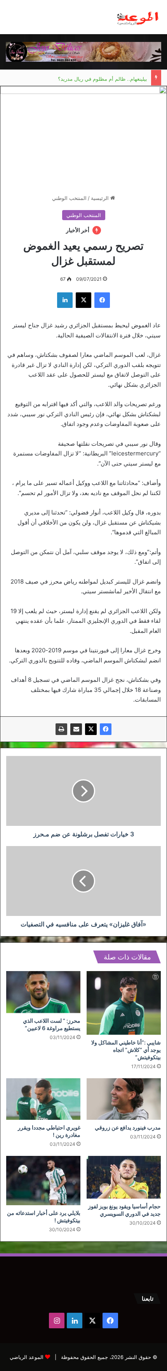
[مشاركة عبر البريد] (76, 729)
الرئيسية (100, 198)
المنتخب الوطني (69, 198)
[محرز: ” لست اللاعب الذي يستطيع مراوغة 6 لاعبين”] (43, 992)
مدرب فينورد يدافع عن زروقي (128, 1127)
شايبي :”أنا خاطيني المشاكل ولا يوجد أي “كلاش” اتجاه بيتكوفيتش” (126, 1049)
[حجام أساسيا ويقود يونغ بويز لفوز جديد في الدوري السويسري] (124, 1177)
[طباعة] (61, 729)
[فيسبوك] (105, 729)
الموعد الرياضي (26, 1357)
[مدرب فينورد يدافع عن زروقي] (124, 1099)
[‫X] (91, 729)
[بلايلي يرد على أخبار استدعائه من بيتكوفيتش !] (43, 1180)
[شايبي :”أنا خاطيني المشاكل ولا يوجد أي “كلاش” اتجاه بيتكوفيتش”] (124, 1002)
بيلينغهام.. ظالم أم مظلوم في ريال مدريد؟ (102, 78)
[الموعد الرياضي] (138, 17)
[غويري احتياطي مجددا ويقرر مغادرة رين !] (43, 1099)
